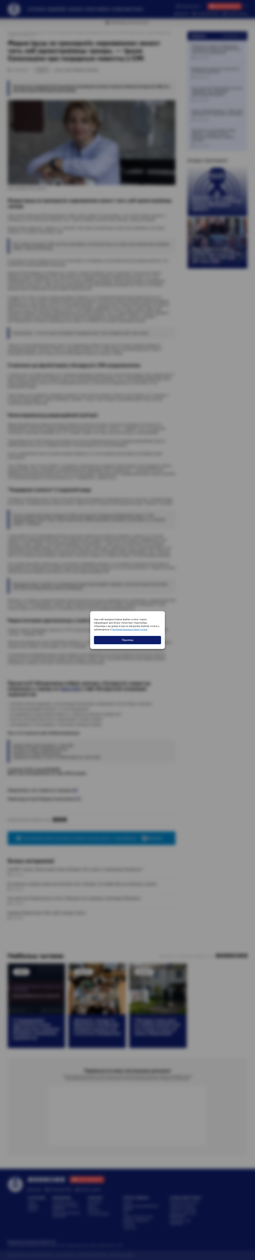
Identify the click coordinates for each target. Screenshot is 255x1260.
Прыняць (127, 639)
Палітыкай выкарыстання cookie (129, 629)
